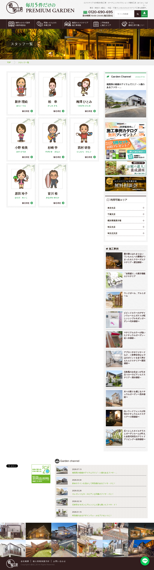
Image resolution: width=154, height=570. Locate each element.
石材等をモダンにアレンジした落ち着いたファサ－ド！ (94, 504)
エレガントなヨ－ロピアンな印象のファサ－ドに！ (93, 494)
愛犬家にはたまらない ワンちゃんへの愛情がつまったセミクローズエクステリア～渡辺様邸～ (134, 258)
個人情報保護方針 (41, 561)
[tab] (126, 208)
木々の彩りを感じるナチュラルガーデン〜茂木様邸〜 (134, 394)
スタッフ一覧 (23, 62)
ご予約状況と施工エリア (105, 24)
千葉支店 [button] (111, 214)
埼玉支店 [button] (111, 227)
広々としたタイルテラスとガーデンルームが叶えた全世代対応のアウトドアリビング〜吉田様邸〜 (134, 435)
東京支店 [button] (111, 208)
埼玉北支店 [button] (112, 233)
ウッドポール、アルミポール (134, 294)
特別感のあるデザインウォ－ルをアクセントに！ (92, 515)
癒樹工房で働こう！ (136, 24)
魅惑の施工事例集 (80, 24)
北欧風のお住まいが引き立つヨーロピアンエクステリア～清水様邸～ (134, 374)
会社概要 (25, 561)
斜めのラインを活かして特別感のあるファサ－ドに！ (94, 483)
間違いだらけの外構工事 (50, 24)
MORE (26, 111)
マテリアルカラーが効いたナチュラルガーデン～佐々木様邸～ (134, 335)
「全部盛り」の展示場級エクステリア (134, 275)
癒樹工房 (34, 564)
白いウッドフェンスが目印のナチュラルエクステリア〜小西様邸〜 (134, 414)
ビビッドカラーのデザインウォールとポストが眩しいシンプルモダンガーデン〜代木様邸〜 (134, 317)
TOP (9, 62)
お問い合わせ (59, 561)
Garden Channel (121, 76)
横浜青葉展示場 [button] (114, 220)
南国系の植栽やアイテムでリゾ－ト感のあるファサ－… (126, 86)
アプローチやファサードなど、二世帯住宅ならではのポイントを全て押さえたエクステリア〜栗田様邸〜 (134, 358)
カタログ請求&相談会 (22, 24)
